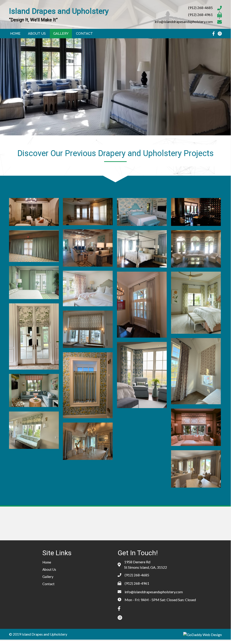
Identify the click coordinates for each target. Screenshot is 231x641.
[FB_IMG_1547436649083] (196, 212)
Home (46, 562)
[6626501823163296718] (142, 305)
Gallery (47, 577)
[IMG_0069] (196, 427)
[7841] (196, 249)
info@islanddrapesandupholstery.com (184, 21)
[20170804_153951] (142, 249)
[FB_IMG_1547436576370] (142, 212)
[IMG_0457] (196, 303)
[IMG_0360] (34, 336)
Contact (48, 584)
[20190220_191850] (34, 212)
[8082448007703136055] (142, 431)
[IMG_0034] (196, 469)
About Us (49, 569)
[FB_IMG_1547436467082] (88, 211)
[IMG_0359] (88, 329)
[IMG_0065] (34, 430)
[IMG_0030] (88, 441)
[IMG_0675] (88, 288)
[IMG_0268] (196, 371)
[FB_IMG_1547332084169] (34, 246)
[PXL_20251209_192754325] (88, 385)
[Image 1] (34, 282)
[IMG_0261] (142, 375)
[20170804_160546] (88, 248)
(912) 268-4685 (200, 7)
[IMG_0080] (34, 390)
